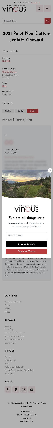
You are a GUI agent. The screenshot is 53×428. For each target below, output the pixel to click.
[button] (50, 170)
